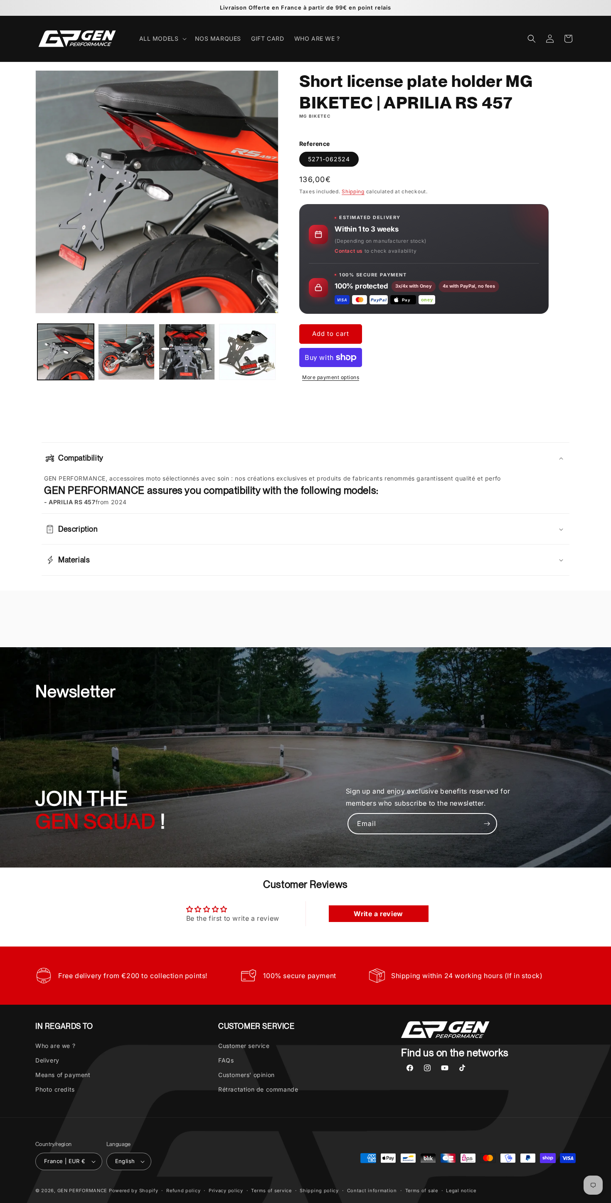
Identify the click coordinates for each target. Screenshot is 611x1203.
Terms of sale (421, 1190)
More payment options (330, 377)
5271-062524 (329, 159)
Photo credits (55, 1089)
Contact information (372, 1190)
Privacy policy (226, 1190)
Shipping (353, 191)
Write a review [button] (378, 914)
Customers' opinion (246, 1074)
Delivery (47, 1060)
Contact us (349, 251)
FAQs (226, 1060)
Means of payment (63, 1074)
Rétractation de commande (258, 1089)
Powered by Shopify (133, 1190)
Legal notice (461, 1190)
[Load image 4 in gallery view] (247, 352)
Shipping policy (319, 1190)
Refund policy (183, 1190)
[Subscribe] (487, 823)
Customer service (244, 1045)
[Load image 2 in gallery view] (126, 352)
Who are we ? (55, 1045)
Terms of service (271, 1190)
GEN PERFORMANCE (82, 1190)
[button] (162, 38)
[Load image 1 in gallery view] (65, 352)
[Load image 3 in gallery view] (187, 352)
